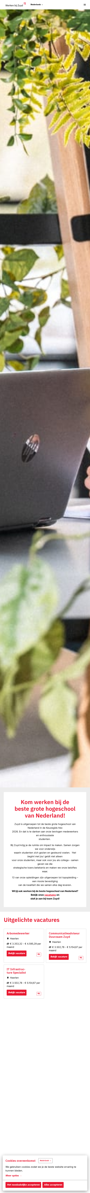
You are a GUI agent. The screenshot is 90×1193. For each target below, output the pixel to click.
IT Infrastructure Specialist (16, 971)
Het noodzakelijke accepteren (23, 1185)
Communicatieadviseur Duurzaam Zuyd (64, 935)
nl (39, 954)
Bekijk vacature (16, 953)
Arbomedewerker (18, 933)
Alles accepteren (53, 1185)
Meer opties (12, 1176)
